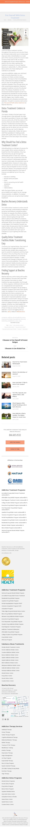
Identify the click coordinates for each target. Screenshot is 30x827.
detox (11, 325)
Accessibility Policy (12, 819)
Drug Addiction (6, 39)
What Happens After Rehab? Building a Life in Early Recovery (19, 405)
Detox (4, 34)
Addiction (5, 30)
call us (9, 311)
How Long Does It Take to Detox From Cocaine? (19, 383)
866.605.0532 (21, 311)
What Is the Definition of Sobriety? (19, 373)
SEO (3, 818)
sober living (25, 329)
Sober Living (6, 48)
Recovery (5, 41)
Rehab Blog (6, 43)
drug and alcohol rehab (20, 327)
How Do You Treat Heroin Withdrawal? (19, 363)
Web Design (9, 818)
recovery (19, 329)
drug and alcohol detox (9, 327)
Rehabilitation (6, 45)
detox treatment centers (18, 325)
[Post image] (7, 365)
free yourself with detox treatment (14, 103)
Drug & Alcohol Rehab (8, 36)
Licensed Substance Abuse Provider (19, 824)
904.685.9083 (14, 693)
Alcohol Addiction (7, 32)
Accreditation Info (7, 553)
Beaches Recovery (18, 818)
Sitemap (14, 821)
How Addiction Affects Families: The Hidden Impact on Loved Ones (19, 415)
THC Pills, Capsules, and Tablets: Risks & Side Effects (19, 394)
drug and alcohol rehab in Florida (9, 329)
